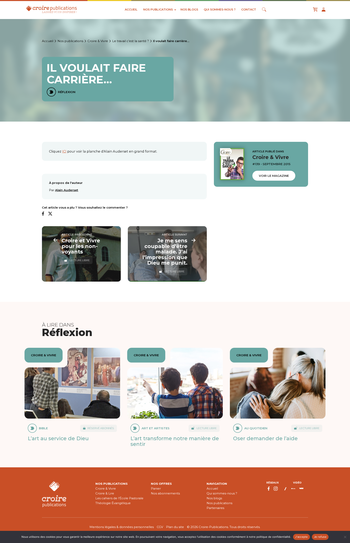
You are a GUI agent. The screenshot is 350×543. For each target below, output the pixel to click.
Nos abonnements (165, 493)
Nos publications (158, 9)
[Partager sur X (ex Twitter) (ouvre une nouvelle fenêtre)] (50, 214)
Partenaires (215, 508)
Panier (156, 488)
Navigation (217, 484)
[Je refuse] (345, 537)
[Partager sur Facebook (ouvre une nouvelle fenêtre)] (43, 214)
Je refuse (320, 536)
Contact (248, 9)
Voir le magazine (274, 176)
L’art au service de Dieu (58, 438)
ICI (64, 151)
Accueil (131, 9)
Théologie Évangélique (113, 503)
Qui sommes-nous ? (220, 9)
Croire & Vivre (98, 41)
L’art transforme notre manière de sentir (174, 441)
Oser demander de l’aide (265, 438)
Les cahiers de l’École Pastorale (119, 498)
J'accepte (301, 536)
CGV (160, 527)
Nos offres (161, 484)
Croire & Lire (104, 493)
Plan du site (175, 527)
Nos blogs (189, 9)
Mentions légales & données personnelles (122, 527)
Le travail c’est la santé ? (130, 41)
